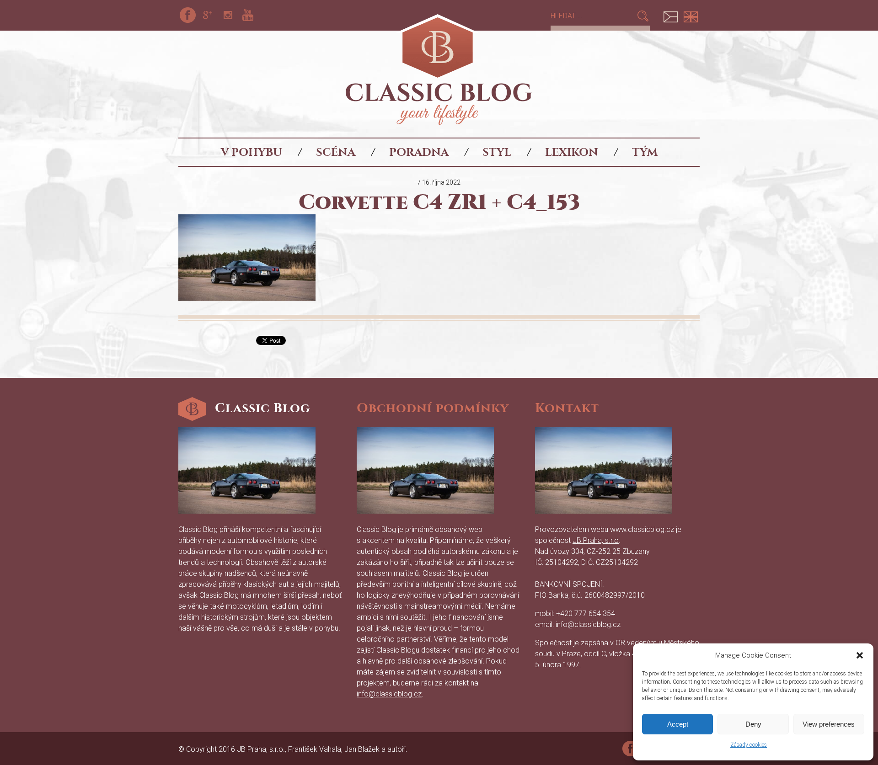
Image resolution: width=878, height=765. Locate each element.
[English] (690, 15)
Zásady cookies (748, 745)
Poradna (419, 152)
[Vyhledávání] (593, 15)
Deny (753, 724)
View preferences (829, 724)
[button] (859, 655)
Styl (496, 152)
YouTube (248, 15)
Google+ (207, 15)
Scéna (335, 152)
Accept (677, 724)
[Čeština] (670, 15)
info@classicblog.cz (389, 694)
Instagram (228, 15)
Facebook (187, 15)
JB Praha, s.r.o (596, 540)
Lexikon (571, 152)
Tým (645, 152)
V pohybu (251, 152)
